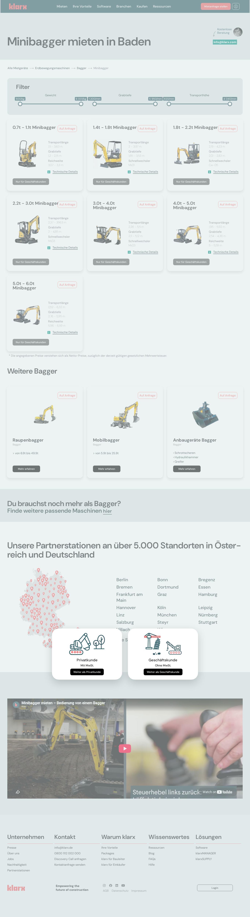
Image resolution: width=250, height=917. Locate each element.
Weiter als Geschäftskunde (163, 672)
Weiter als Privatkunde (87, 672)
